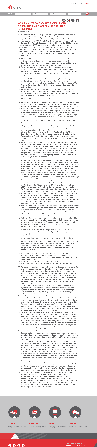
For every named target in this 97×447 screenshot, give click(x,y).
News (51, 424)
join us (72, 424)
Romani (81, 3)
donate (11, 424)
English (86, 3)
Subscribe (73, 3)
